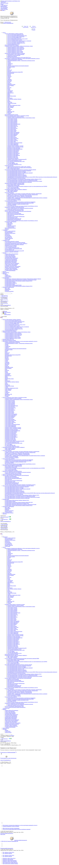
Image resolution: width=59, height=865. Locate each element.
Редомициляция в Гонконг (10, 281)
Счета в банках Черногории (12, 143)
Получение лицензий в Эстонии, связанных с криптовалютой (19, 196)
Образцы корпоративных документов (14, 59)
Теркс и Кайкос (10, 107)
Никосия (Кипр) (8, 276)
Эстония (9, 113)
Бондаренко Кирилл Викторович (11, 258)
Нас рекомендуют (8, 237)
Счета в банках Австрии (12, 118)
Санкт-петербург (7, 312)
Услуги (4, 32)
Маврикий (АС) (10, 92)
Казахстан (9, 83)
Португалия (9, 102)
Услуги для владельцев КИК (13, 187)
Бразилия (9, 70)
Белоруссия (9, 69)
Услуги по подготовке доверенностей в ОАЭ (16, 42)
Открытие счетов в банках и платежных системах (15, 604)
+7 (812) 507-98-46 (4, 298)
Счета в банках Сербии (12, 139)
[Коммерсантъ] (33, 27)
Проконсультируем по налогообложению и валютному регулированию (21, 201)
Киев (5, 313)
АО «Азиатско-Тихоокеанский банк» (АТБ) (15, 161)
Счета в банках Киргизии (12, 128)
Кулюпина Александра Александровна (12, 266)
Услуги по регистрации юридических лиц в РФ (14, 250)
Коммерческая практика (12, 56)
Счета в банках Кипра (11, 127)
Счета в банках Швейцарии (12, 144)
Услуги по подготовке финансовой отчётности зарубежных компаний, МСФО (20, 169)
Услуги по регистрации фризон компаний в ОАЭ (17, 35)
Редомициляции (6, 277)
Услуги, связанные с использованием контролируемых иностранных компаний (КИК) (22, 658)
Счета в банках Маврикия (12, 134)
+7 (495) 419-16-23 (7, 22)
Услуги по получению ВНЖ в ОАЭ (14, 37)
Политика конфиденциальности (6, 833)
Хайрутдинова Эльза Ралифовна (11, 264)
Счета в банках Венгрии (12, 125)
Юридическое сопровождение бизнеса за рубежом (15, 53)
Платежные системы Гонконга (13, 149)
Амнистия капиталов (9, 165)
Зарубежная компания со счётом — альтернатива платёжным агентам (21, 60)
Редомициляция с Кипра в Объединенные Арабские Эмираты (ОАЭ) (18, 286)
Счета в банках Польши (12, 137)
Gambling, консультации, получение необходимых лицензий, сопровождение (22, 194)
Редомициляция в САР (9, 249)
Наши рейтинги (6, 272)
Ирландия (9, 81)
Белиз (8, 68)
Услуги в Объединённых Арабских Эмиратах (14, 33)
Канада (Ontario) (10, 85)
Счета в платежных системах (11, 246)
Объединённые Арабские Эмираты (14, 99)
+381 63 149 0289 (3, 526)
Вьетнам (9, 75)
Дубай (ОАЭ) (7, 275)
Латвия (8, 89)
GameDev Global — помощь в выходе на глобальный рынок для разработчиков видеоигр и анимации (27, 197)
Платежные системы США (12, 157)
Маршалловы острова (11, 95)
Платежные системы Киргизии (13, 153)
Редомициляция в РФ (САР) (8, 339)
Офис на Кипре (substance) (12, 190)
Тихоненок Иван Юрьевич (10, 713)
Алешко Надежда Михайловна (11, 260)
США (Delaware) (10, 106)
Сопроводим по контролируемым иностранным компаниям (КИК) (20, 202)
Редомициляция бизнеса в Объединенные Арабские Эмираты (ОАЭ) (18, 280)
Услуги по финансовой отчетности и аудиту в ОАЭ (17, 38)
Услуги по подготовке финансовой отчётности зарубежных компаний (16, 829)
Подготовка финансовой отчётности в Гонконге (16, 174)
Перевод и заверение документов (11, 251)
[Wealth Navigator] (33, 29)
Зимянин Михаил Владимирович (11, 253)
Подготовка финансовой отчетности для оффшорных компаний (20, 172)
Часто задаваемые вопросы (10, 227)
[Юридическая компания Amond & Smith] (7, 15)
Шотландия (9, 112)
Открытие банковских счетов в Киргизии (15, 49)
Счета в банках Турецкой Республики (14, 142)
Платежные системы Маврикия (13, 155)
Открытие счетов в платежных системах (15, 145)
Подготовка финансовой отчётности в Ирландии (17, 175)
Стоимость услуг (6, 240)
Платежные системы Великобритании (14, 148)
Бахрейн (9, 67)
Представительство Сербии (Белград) (10, 862)
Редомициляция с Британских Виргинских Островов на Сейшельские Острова (20, 504)
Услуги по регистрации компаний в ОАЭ (15, 34)
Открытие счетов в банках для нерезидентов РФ (16, 159)
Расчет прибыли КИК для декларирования (15, 184)
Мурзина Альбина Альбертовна (11, 269)
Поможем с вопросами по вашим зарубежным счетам (15, 461)
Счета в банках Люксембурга (13, 133)
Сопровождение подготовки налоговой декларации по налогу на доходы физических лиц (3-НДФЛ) (27, 186)
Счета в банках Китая (11, 129)
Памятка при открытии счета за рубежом (15, 209)
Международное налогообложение (14, 213)
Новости (4, 271)
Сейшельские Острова (11, 103)
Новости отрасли (10, 226)
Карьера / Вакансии (9, 238)
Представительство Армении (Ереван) (10, 863)
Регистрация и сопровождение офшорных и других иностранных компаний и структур (22, 58)
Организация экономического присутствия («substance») (16, 243)
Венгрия (9, 74)
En (2, 317)
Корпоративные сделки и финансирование (15, 54)
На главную (11, 735)
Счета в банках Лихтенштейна (13, 132)
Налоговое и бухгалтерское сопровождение (15, 216)
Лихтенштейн (10, 90)
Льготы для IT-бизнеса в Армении (14, 199)
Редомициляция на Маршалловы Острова (13, 285)
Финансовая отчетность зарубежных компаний (14, 244)
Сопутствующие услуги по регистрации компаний (15, 242)
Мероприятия (10, 223)
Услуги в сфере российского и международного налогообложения (18, 211)
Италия (8, 82)
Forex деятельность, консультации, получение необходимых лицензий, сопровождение (24, 193)
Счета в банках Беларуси (12, 122)
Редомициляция (6, 499)
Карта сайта (2, 834)
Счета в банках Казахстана (12, 126)
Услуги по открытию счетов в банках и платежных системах (17, 115)
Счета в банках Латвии (11, 130)
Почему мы (7, 234)
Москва (6, 274)
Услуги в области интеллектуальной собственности (15, 707)
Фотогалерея (7, 239)
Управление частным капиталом (13, 55)
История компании (9, 232)
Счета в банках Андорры (12, 119)
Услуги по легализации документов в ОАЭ (15, 41)
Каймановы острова (11, 84)
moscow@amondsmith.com (8, 23)
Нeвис (8, 96)
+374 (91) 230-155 (3, 528)
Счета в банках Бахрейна (12, 121)
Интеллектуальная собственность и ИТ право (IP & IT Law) (19, 57)
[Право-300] (25, 29)
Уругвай (9, 110)
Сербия (8, 104)
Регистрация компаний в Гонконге (9, 330)
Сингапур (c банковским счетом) (13, 105)
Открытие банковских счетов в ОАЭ (14, 50)
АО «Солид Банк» (11, 162)
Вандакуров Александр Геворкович (12, 263)
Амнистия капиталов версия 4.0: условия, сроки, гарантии (18, 166)
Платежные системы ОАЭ (12, 156)
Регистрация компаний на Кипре (11, 114)
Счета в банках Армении (12, 120)
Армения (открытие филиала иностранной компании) (18, 65)
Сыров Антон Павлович (10, 254)
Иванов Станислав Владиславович (12, 267)
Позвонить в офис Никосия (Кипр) (9, 860)
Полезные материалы (11, 225)
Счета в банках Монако (12, 135)
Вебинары (9, 224)
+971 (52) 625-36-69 (4, 517)
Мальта (8, 94)
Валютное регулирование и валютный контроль (14, 207)
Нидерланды (7, 380)
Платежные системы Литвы (12, 154)
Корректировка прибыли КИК (13, 185)
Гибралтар (9, 76)
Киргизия (9, 87)
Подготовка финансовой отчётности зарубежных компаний (19, 170)
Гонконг (9, 77)
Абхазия (9, 61)
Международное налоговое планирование (15, 214)
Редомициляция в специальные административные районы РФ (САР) (19, 502)
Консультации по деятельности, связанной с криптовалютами (19, 195)
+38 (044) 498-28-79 (4, 300)
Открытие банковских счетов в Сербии (15, 51)
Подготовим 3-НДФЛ (11, 205)
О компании (5, 229)
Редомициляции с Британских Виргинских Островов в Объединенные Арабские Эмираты (23, 278)
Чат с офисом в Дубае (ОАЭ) (8, 852)
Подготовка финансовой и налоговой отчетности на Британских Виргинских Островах (24, 181)
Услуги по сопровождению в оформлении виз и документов (19, 40)
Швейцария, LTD (10, 111)
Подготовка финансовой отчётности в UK (15, 173)
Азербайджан (10, 63)
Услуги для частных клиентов (11, 200)
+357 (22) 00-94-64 (4, 303)
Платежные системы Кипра (12, 152)
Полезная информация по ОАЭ (13, 43)
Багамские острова (11, 66)
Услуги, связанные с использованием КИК (13, 248)
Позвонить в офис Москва (8, 859)
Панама (8, 101)
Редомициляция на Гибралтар (11, 282)
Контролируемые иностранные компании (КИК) (14, 183)
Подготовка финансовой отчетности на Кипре (16, 171)
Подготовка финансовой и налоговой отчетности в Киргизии (19, 182)
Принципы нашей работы (10, 233)
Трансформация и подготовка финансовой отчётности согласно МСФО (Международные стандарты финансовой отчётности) (32, 176)
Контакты (7, 228)
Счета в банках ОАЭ (11, 136)
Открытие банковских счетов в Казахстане (15, 48)
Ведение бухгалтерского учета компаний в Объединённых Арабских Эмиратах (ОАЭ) (24, 179)
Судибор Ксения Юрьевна (10, 270)
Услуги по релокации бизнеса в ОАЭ (14, 39)
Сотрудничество (8, 236)
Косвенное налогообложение (13, 212)
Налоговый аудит (10, 215)
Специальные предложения (12, 158)
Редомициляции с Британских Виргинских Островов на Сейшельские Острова (20, 279)
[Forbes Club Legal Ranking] (25, 27)
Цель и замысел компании (10, 231)
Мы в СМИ (9, 222)
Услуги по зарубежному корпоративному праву (14, 210)
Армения (9, 64)
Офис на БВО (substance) (12, 191)
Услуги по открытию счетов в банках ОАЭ (15, 36)
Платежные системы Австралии (13, 147)
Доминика (9, 79)
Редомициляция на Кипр (10, 284)
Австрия (9, 62)
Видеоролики (7, 235)
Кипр (8, 86)
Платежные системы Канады (10, 432)
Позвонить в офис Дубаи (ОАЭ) (9, 858)
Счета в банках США (11, 141)
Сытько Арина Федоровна (10, 255)
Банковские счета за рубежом (11, 245)
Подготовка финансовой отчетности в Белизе (16, 178)
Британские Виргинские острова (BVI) (15, 72)
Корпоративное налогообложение (14, 219)
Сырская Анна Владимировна (11, 259)
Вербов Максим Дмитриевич (11, 262)
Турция (8, 108)
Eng (3, 10)
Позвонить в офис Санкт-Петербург (10, 861)
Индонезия (9, 80)
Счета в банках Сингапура (12, 140)
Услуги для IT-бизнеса (9, 192)
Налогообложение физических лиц (14, 218)
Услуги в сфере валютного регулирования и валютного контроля (20, 208)
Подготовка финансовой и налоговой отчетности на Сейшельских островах (22, 180)
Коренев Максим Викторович (11, 261)
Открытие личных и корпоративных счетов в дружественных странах (19, 46)
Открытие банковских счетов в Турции (15, 52)
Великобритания (10, 73)
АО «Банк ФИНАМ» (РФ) (12, 163)
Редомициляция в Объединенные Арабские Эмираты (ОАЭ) (17, 500)
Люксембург (9, 91)
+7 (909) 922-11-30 (4, 296)
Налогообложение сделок (12, 217)
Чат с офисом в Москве (7, 853)
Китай (8, 88)
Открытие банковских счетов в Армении (15, 47)
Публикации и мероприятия (10, 221)
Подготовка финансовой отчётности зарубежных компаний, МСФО (18, 664)
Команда (4, 252)
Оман (8, 100)
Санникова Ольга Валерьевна (11, 265)
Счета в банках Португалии (12, 138)
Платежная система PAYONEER (13, 198)
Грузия (8, 78)
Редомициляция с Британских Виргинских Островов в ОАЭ (17, 503)
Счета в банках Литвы (11, 131)
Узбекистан (9, 109)
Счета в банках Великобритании (13, 123)
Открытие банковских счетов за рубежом (15, 116)
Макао (8, 93)
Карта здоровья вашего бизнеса (13, 168)
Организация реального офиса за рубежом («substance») (16, 189)
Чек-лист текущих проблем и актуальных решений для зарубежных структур (22, 206)
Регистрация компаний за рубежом (12, 241)
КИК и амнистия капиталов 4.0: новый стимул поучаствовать (19, 167)
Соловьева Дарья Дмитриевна (11, 268)
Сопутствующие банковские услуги (14, 160)
